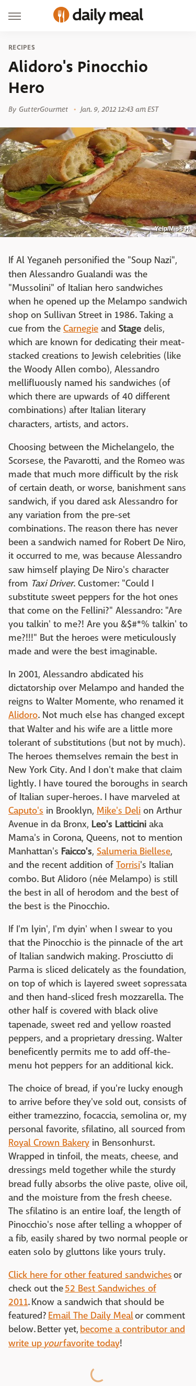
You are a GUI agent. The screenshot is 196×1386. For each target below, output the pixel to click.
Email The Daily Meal (90, 1316)
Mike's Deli (119, 811)
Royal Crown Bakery (48, 1143)
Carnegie (80, 329)
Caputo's (25, 811)
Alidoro (23, 715)
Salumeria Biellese (133, 851)
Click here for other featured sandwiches (90, 1275)
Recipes (21, 47)
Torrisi (128, 865)
